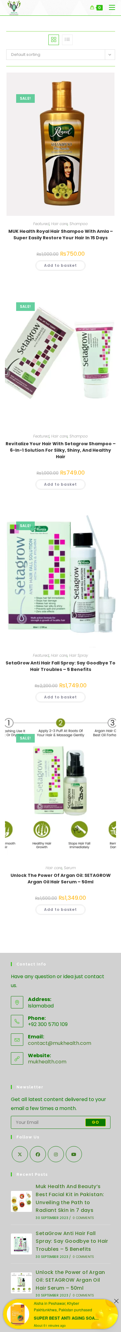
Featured (41, 223)
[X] (20, 1154)
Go (95, 1122)
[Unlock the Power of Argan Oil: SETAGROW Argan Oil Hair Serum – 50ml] (21, 1282)
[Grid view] (53, 40)
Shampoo (78, 223)
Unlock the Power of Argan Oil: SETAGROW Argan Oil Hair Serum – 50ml (61, 878)
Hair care (59, 223)
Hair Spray (78, 655)
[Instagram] (56, 1154)
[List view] (67, 40)
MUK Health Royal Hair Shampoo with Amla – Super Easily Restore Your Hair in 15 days (60, 234)
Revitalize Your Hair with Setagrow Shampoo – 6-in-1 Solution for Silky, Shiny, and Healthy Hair (61, 450)
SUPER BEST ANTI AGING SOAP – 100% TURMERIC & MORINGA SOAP (67, 1318)
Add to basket (60, 265)
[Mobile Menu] (109, 7)
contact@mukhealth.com (59, 1043)
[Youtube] (74, 1154)
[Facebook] (38, 1154)
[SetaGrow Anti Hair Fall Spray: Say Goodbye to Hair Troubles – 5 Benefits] (21, 1244)
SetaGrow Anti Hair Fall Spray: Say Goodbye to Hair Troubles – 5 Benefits (60, 666)
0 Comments (83, 1218)
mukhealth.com (47, 1061)
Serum (70, 867)
